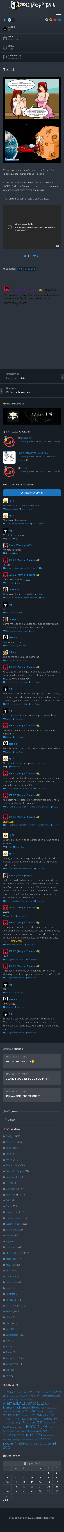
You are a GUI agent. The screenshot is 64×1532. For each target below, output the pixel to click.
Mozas (9, 1264)
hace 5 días (40, 788)
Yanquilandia (44, 1444)
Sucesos (10, 1328)
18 (15, 1486)
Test (8, 1340)
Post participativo (14, 1305)
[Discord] (58, 19)
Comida (47, 1392)
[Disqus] (32, 323)
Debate (9, 1182)
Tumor (9, 1352)
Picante (38, 1418)
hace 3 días (34, 682)
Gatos (9, 1206)
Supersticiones (13, 1334)
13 (32, 1482)
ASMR (8, 1153)
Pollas (18, 1423)
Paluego (13, 652)
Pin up (52, 1418)
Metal (40, 1408)
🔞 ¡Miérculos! (25, 437)
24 (7, 1491)
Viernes (30, 1443)
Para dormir (12, 1282)
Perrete (24, 1418)
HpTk (11, 500)
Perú (8, 1288)
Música (9, 1270)
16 (56, 1482)
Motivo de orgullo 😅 (20, 1061)
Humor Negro (49, 1395)
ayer (17, 538)
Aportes (10, 1147)
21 (40, 1486)
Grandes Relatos (14, 1212)
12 (24, 1482)
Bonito (9, 1159)
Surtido (8, 1439)
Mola (19, 1411)
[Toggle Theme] (9, 20)
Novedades (11, 1276)
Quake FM (9, 583)
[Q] (9, 30)
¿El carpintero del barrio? (14, 959)
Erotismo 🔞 (12, 1194)
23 (56, 1486)
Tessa (17, 1440)
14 (40, 1482)
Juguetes (10, 1241)
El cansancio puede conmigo (16, 631)
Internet (10, 1235)
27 (32, 1491)
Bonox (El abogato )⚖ (20, 545)
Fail (7, 1200)
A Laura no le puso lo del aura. (17, 524)
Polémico (10, 1293)
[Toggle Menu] (58, 13)
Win (7, 1369)
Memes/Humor (13, 1056)
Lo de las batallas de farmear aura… (19, 788)
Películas (9, 1418)
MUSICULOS (45, 1411)
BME (34, 1392)
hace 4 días (18, 737)
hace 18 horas (26, 509)
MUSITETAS (11, 1415)
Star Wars (48, 1435)
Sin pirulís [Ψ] (38, 1431)
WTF (8, 1375)
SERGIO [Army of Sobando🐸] (24, 559)
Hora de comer (13, 1217)
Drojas (14, 1396)
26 (24, 1491)
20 (32, 1486)
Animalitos (11, 1141)
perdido (13, 637)
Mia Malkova (10, 612)
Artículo (22, 1392)
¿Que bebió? (9, 916)
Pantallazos (47, 1415)
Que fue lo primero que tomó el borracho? (21, 568)
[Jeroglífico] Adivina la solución (33, 452)
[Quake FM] (32, 423)
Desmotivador (13, 1188)
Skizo (8, 1323)
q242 (27, 579)
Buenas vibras (13, 1165)
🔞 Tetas (22, 467)
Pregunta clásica (11, 509)
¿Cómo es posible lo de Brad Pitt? (27, 1078)
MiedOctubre (50, 1408)
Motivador (11, 1258)
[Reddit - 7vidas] (50, 19)
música (23, 1415)
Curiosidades (12, 1177)
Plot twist (8, 1423)
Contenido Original (15, 1171)
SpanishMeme (22, 1434)
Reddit (25, 1056)
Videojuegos (12, 1358)
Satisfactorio (9, 1431)
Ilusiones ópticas (14, 1223)
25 (15, 1491)
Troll (8, 1346)
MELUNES (26, 1400)
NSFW (34, 1415)
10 (7, 1482)
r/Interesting (17, 1427)
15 (48, 1482)
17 (7, 1486)
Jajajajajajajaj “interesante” (23, 1095)
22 (48, 1486)
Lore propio (12, 1247)
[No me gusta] (34, 255)
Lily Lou (8, 719)
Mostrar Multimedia (33, 492)
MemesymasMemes (19, 1407)
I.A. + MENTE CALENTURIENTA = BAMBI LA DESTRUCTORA (27, 807)
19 (24, 1486)
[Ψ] (20, 268)
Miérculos (9, 1411)
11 (15, 1482)
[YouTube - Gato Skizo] (54, 19)
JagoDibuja (30, 268)
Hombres (34, 1395)
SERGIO (24, 441)
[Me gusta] (25, 255)
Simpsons (22, 1431)
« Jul (5, 1500)
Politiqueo (11, 1299)
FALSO (23, 1396)
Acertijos (10, 1136)
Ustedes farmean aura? (14, 944)
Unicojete (14, 589)
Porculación (33, 1422)
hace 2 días (22, 645)
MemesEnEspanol (26, 1403)
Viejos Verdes (12, 1363)
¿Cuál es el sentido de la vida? (16, 682)
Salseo (9, 1317)
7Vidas (10, 1392)
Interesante (11, 1229)
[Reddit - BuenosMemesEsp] (46, 19)
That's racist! (29, 1440)
